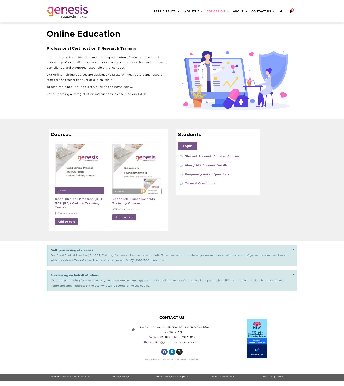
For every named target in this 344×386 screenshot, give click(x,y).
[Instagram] (179, 352)
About (238, 11)
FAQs (142, 94)
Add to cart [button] (66, 221)
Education (216, 11)
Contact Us (261, 11)
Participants (165, 11)
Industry (191, 11)
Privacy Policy (121, 376)
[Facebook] (164, 352)
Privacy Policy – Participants (172, 376)
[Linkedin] (172, 352)
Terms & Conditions (223, 376)
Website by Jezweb (274, 376)
